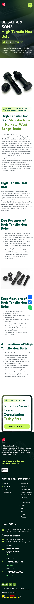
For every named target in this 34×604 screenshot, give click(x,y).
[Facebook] (3, 584)
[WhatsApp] (30, 307)
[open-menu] (30, 5)
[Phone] (30, 302)
